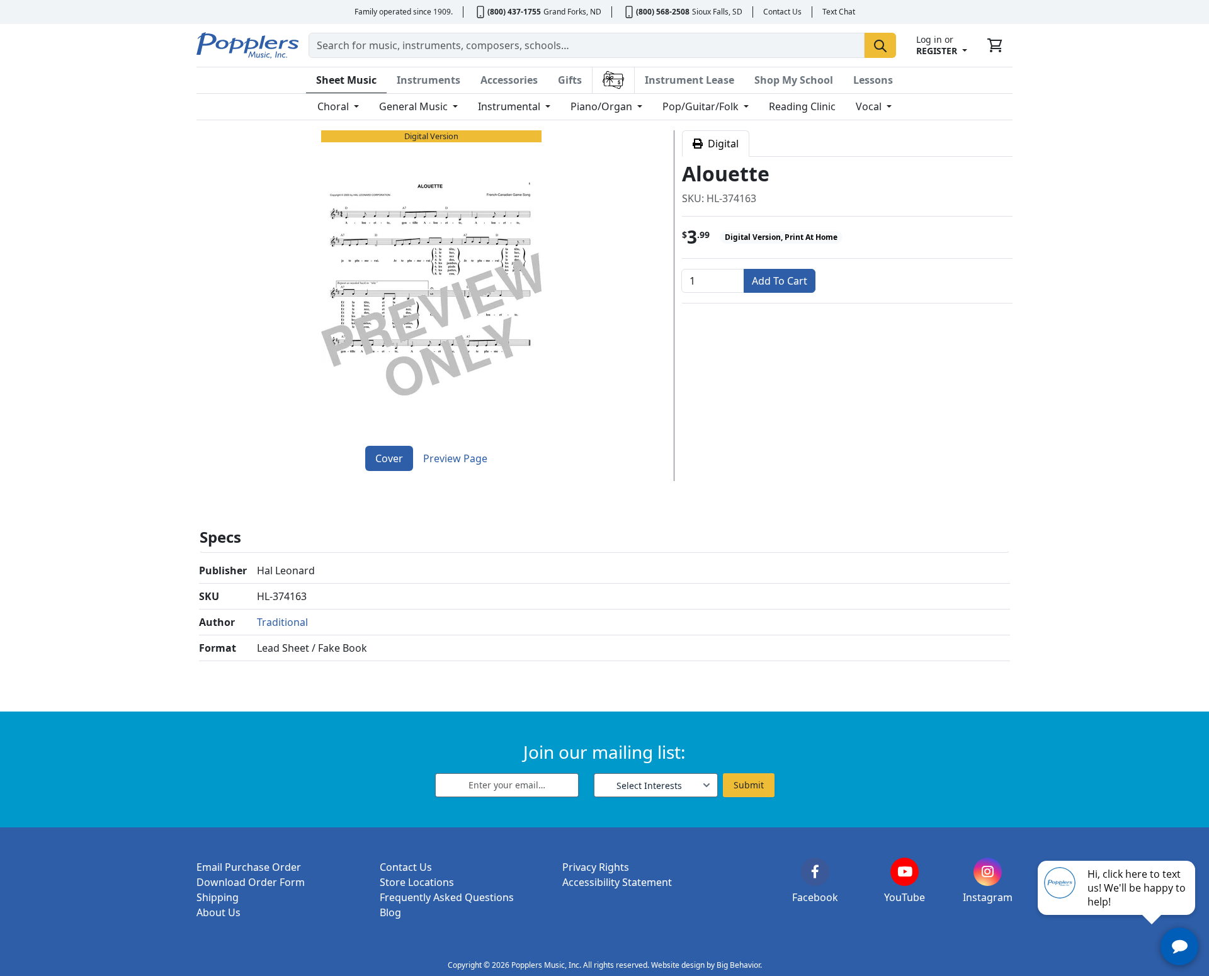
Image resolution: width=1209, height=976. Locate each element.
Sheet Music (346, 80)
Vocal (870, 106)
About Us (218, 912)
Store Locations (417, 882)
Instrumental (510, 106)
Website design (678, 965)
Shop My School (793, 80)
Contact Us (782, 11)
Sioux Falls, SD (717, 11)
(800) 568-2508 (663, 11)
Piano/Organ (602, 106)
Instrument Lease (689, 80)
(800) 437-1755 (514, 11)
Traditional (282, 622)
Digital (721, 143)
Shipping (217, 897)
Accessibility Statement (617, 882)
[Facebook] (815, 872)
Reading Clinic (802, 106)
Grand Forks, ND (572, 11)
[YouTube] (904, 872)
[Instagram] (987, 872)
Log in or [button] (936, 45)
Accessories (509, 80)
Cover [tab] (389, 458)
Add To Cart (779, 281)
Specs (220, 536)
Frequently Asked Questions (447, 897)
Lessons (873, 80)
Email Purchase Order (248, 867)
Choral (334, 106)
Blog (390, 912)
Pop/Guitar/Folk (701, 106)
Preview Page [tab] (455, 458)
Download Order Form (250, 882)
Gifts (570, 80)
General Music (414, 106)
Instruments (428, 80)
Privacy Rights (595, 867)
